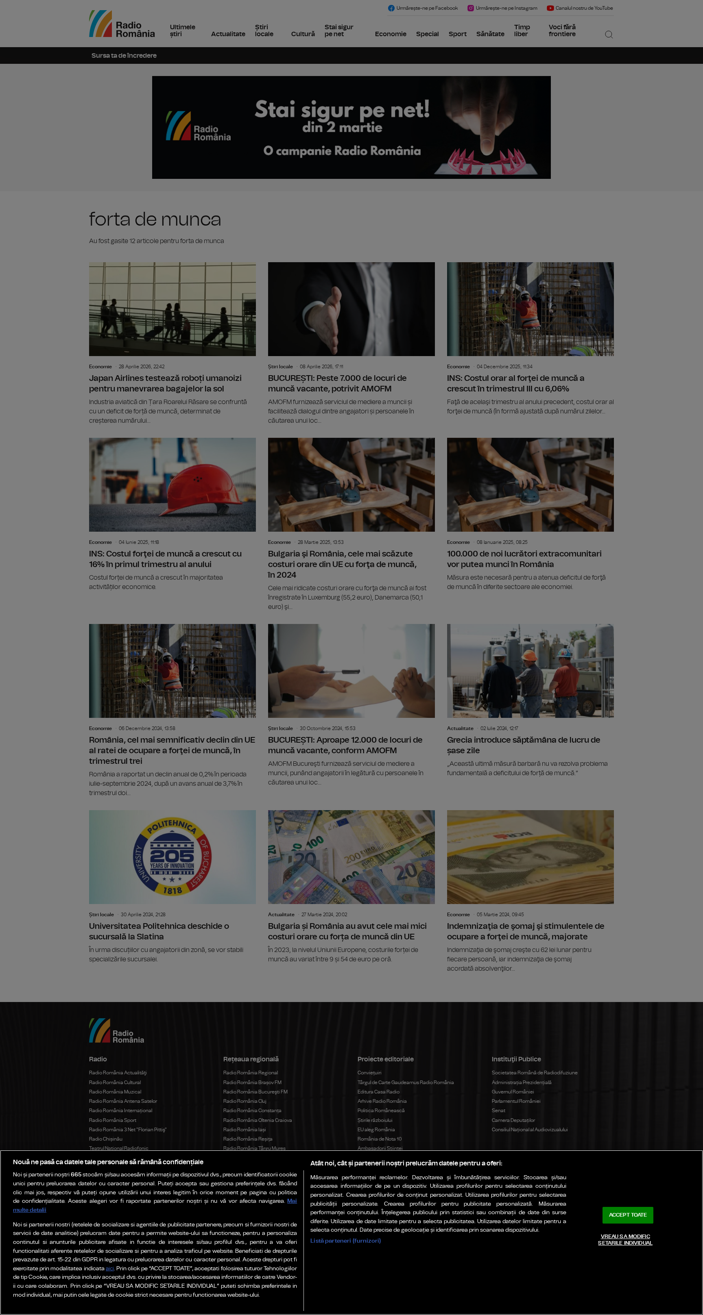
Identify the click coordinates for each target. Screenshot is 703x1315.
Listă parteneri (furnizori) (345, 1241)
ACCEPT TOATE (628, 1215)
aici (110, 1269)
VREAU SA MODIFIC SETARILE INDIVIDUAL (625, 1240)
